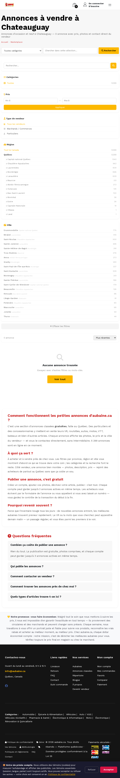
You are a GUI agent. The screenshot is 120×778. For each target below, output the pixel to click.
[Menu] (110, 5)
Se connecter (96, 3)
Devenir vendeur (80, 689)
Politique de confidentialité (20, 742)
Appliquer (60, 107)
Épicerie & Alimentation (50, 714)
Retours (54, 671)
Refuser (92, 769)
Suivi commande (59, 684)
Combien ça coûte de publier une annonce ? (38, 544)
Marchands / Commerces (19, 129)
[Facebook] (6, 686)
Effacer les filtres (61, 326)
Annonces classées (82, 671)
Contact (54, 680)
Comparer (102, 680)
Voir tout (60, 379)
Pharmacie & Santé (39, 718)
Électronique (102, 718)
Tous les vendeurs (16, 124)
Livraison (55, 666)
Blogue (76, 680)
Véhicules (71, 714)
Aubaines (77, 666)
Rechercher (109, 50)
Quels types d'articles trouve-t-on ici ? (35, 596)
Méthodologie (28, 747)
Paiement (102, 684)
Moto (89, 718)
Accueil (4, 42)
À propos (77, 684)
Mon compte (104, 666)
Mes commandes (106, 671)
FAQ (52, 675)
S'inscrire (94, 6)
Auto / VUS (85, 714)
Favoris (101, 675)
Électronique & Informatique (67, 718)
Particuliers (12, 133)
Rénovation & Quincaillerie (18, 721)
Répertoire (77, 675)
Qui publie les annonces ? (26, 566)
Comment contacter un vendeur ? (32, 576)
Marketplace (16, 42)
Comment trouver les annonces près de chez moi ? (43, 586)
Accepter (109, 769)
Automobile (28, 714)
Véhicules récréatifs (15, 718)
